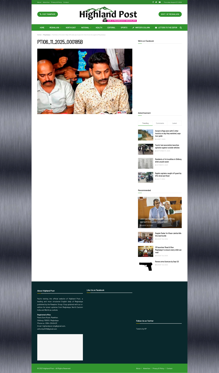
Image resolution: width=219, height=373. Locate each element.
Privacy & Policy (56, 2)
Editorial (111, 27)
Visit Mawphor (48, 14)
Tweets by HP (141, 329)
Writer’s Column (142, 27)
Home (42, 27)
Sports (124, 27)
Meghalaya (54, 27)
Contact (66, 2)
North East (71, 27)
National (85, 27)
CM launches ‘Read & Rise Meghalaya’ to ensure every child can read (168, 249)
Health (99, 27)
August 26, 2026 (146, 225)
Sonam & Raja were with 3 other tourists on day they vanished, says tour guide (168, 133)
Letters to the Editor (167, 27)
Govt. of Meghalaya (170, 14)
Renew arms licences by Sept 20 (167, 261)
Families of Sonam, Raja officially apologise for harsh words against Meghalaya (78, 35)
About (39, 2)
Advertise (46, 2)
